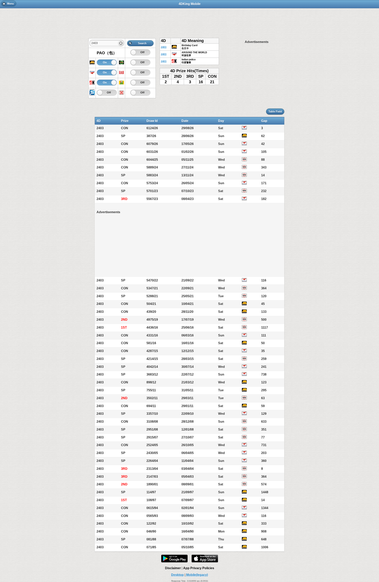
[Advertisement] (189, 21)
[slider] (133, 52)
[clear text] (120, 43)
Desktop (177, 574)
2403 (163, 47)
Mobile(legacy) (196, 574)
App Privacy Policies (198, 568)
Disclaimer (173, 568)
